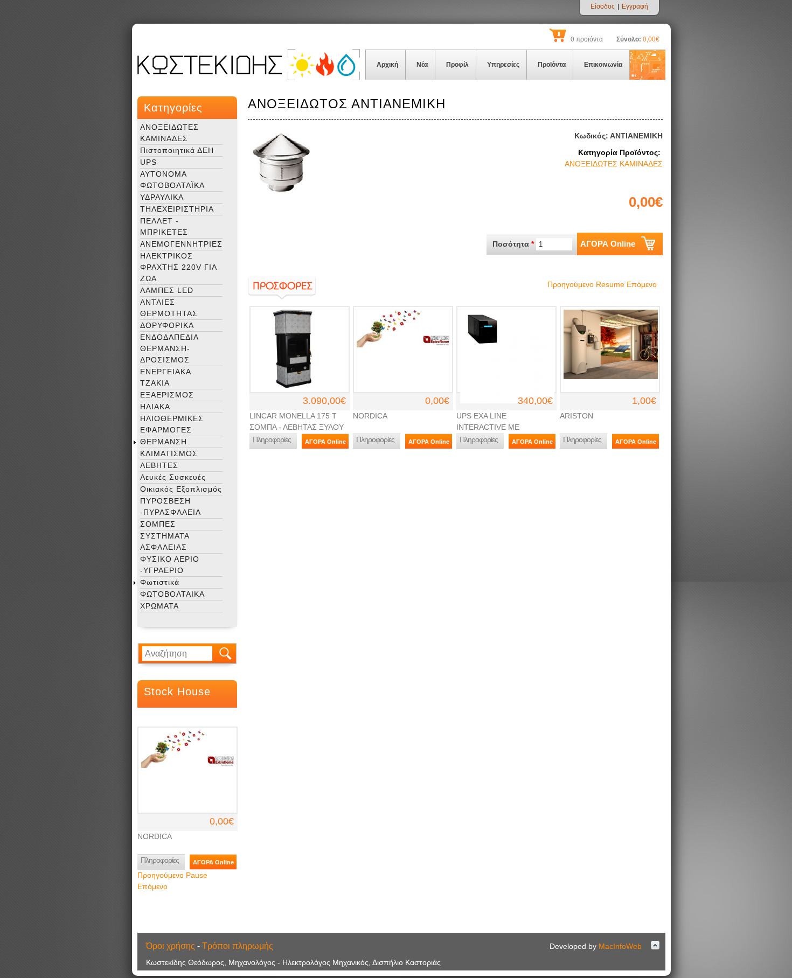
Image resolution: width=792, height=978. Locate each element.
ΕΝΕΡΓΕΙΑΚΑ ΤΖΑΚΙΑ (165, 377)
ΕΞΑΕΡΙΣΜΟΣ (167, 394)
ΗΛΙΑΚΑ (155, 406)
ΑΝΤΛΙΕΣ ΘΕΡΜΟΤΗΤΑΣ (169, 308)
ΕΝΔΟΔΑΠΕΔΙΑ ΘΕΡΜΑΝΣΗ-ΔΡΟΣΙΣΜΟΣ (169, 348)
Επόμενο (152, 886)
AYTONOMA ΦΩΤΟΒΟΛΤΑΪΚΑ (172, 180)
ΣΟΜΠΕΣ (158, 524)
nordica (154, 836)
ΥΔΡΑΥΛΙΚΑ (162, 197)
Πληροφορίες (160, 860)
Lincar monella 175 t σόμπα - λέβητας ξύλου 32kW (296, 427)
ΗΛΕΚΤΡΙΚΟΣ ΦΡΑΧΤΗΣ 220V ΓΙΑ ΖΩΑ (178, 267)
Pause (196, 875)
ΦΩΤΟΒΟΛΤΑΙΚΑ (172, 594)
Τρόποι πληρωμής (237, 946)
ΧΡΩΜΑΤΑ (159, 606)
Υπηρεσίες (503, 64)
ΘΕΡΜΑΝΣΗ (163, 441)
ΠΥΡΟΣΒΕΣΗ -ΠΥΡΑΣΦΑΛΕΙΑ (170, 506)
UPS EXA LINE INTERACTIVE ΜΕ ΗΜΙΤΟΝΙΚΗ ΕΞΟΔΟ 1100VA (505, 427)
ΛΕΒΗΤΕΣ (159, 465)
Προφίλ (457, 64)
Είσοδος (602, 6)
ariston (576, 415)
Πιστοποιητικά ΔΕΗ (177, 150)
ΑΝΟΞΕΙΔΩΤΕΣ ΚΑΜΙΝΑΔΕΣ (169, 133)
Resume (610, 284)
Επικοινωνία (603, 64)
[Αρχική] (248, 78)
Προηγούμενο (160, 875)
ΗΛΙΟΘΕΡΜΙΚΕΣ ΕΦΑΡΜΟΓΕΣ (172, 424)
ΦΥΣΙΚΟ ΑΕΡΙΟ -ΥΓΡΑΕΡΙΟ (169, 565)
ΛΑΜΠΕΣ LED (166, 290)
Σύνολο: (628, 39)
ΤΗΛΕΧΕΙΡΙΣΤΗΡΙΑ (177, 209)
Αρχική (387, 64)
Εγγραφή (635, 6)
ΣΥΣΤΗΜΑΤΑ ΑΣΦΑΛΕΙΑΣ (164, 541)
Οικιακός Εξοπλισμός (181, 489)
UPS (148, 162)
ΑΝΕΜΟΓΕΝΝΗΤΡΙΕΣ (181, 244)
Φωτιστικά (159, 582)
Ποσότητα (513, 244)
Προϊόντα (552, 64)
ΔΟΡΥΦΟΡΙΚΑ (167, 325)
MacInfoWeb (620, 946)
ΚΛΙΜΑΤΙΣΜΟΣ (169, 453)
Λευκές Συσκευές (173, 477)
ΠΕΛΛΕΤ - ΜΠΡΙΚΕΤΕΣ (164, 226)
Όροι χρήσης (170, 946)
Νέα (422, 64)
